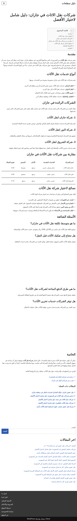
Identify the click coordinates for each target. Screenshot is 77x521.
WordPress (31, 519)
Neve (48, 519)
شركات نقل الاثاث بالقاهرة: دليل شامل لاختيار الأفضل (55, 403)
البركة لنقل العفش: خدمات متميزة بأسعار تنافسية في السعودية (54, 464)
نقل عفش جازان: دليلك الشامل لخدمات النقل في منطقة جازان (52, 392)
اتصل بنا (4, 493)
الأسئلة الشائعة (67, 46)
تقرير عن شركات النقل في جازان (62, 380)
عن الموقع (5, 515)
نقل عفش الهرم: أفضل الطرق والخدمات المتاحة (59, 478)
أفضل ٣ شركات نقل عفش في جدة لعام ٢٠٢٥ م (59, 446)
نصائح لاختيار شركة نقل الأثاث (63, 43)
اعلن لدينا (5, 497)
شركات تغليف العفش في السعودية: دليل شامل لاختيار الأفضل (55, 449)
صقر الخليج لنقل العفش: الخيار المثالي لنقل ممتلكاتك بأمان (56, 453)
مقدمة (70, 34)
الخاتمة (70, 48)
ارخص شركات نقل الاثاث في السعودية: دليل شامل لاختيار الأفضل (51, 396)
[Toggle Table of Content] (71, 30)
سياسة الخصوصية (7, 511)
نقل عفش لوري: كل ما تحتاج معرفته (63, 481)
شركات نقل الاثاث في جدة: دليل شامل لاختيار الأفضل (55, 399)
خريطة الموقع (6, 508)
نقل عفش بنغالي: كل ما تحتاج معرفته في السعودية (58, 467)
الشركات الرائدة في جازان (64, 38)
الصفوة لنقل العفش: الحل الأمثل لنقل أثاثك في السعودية (57, 460)
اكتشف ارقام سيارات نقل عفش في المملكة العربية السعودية (55, 474)
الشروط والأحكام (7, 504)
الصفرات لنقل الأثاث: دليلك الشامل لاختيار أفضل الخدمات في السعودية (52, 456)
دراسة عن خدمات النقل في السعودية (61, 377)
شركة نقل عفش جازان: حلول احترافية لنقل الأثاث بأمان (55, 407)
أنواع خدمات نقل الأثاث (65, 36)
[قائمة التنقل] (4, 3)
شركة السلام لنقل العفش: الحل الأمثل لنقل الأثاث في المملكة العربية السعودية (49, 471)
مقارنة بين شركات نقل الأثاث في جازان (60, 41)
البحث (73, 427)
